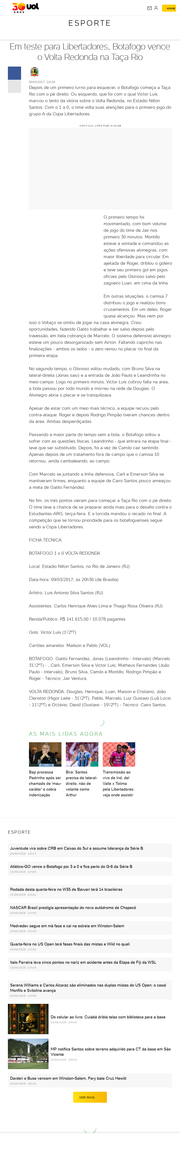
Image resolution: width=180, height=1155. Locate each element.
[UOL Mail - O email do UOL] (149, 8)
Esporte (90, 23)
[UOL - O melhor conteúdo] (25, 8)
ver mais (87, 1097)
